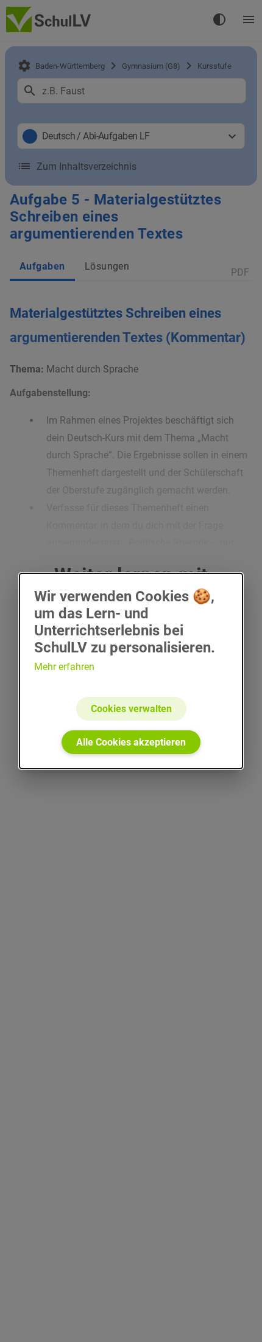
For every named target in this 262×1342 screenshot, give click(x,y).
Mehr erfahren (64, 667)
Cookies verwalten (131, 709)
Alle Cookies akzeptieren (131, 742)
